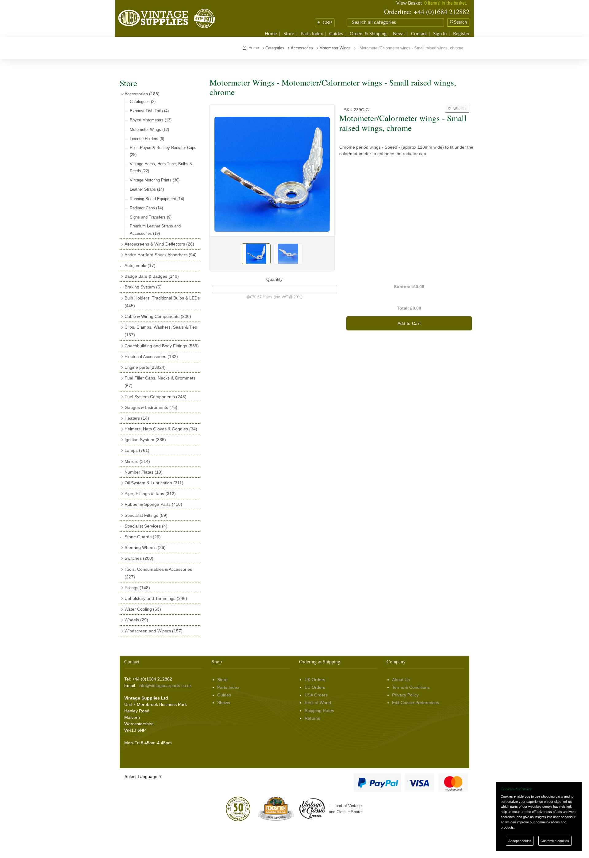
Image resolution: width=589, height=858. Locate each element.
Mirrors (137, 461)
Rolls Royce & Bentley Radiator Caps (163, 151)
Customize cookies (555, 841)
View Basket (409, 3)
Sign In (440, 34)
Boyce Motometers (150, 120)
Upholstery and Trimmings (156, 598)
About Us (401, 679)
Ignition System (145, 439)
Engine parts (145, 367)
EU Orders (315, 687)
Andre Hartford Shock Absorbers (161, 254)
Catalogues (143, 101)
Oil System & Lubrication (154, 482)
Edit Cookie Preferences (415, 702)
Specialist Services (146, 526)
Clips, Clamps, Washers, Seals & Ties (161, 331)
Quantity (274, 279)
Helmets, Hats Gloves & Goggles (161, 428)
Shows (223, 702)
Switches (139, 558)
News (399, 34)
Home (271, 34)
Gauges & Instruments (151, 407)
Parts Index (312, 34)
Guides (336, 34)
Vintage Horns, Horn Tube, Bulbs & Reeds (161, 167)
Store (288, 34)
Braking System (143, 286)
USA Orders (316, 694)
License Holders (147, 138)
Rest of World (318, 702)
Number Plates (144, 472)
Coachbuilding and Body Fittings (162, 345)
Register (461, 34)
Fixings (137, 587)
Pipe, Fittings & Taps (150, 493)
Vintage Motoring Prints (154, 180)
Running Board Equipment (157, 198)
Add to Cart (409, 323)
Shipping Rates (319, 710)
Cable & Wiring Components (158, 316)
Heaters (137, 418)
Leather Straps (147, 189)
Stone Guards (143, 536)
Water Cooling (143, 609)
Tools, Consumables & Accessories (158, 573)
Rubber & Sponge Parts (153, 504)
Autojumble (140, 265)
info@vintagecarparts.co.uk (165, 685)
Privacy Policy (405, 694)
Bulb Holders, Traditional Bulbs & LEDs (162, 302)
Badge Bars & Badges (152, 276)
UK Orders (315, 679)
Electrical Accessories (151, 356)
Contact (419, 34)
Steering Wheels (145, 547)
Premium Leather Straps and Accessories (155, 229)
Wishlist (459, 109)
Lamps (137, 450)
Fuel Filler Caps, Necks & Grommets (160, 382)
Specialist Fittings (146, 515)
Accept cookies (519, 841)
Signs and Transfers (150, 217)
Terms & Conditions (411, 687)
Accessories (142, 93)
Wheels (136, 619)
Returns (312, 718)
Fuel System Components (156, 396)
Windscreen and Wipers (154, 630)
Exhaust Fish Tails (149, 111)
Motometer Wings (149, 129)
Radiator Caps (146, 208)
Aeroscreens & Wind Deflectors (159, 244)
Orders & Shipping (368, 34)
